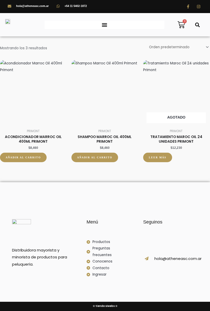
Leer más (157, 157)
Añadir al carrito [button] (23, 157)
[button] (104, 25)
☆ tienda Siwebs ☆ (105, 306)
